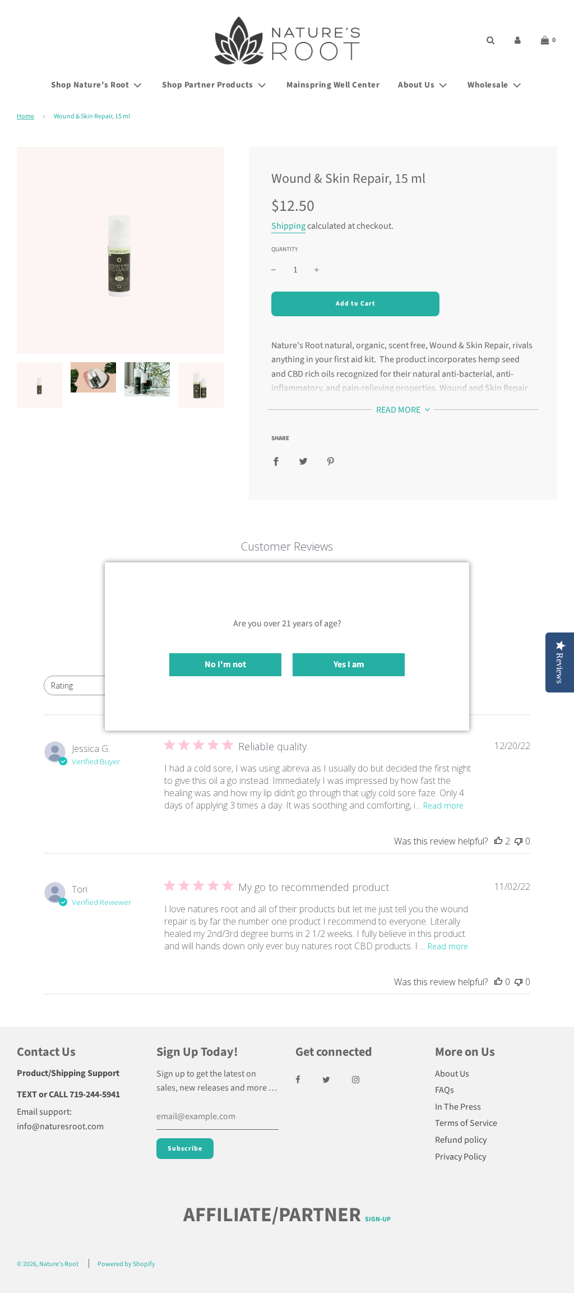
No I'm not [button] (225, 664)
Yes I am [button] (349, 664)
